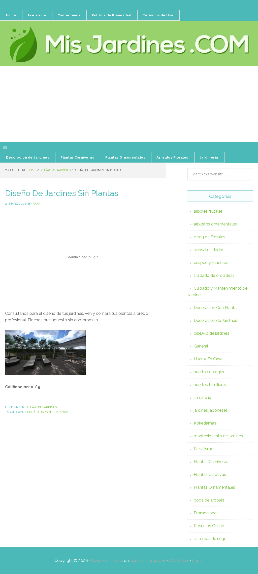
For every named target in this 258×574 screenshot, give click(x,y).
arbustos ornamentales (215, 224)
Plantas (62, 412)
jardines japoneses (211, 410)
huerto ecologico (209, 371)
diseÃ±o (33, 412)
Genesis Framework (148, 560)
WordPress (179, 560)
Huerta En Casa (208, 359)
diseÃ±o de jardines (41, 407)
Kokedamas (205, 423)
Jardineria (202, 397)
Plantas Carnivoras (211, 461)
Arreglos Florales (209, 237)
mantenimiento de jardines (218, 436)
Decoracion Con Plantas (216, 307)
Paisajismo (203, 448)
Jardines (47, 412)
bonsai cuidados (209, 249)
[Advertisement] (129, 104)
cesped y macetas (211, 262)
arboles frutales (208, 211)
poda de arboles (209, 500)
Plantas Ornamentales (214, 487)
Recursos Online (209, 525)
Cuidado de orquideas (214, 275)
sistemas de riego (210, 538)
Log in (198, 560)
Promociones (206, 513)
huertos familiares (210, 384)
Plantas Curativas (210, 474)
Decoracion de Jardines (215, 320)
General (201, 346)
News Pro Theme (107, 560)
